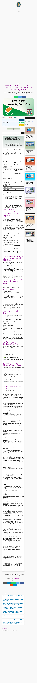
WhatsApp (15, 96)
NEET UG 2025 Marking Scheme (11, 204)
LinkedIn (9, 582)
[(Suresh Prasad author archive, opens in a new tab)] (33, 121)
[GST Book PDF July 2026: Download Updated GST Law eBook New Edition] (30, 130)
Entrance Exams (9, 117)
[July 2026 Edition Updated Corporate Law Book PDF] (30, 189)
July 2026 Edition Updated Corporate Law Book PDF (29, 194)
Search (22, 132)
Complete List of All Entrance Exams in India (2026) (13, 619)
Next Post (21, 589)
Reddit (11, 584)
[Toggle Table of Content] (3, 194)
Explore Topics (10, 129)
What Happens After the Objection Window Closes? (14, 206)
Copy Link (4, 582)
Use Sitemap (17, 129)
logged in (8, 630)
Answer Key (15, 117)
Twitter (20, 96)
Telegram (15, 584)
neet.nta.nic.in (16, 175)
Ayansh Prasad (15, 572)
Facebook (23, 96)
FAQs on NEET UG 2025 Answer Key (11, 207)
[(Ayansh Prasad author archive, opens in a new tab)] (29, 121)
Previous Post (6, 589)
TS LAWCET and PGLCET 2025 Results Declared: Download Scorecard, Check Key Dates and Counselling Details (12, 252)
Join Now (21, 119)
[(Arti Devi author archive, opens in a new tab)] (26, 121)
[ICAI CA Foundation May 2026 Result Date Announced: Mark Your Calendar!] (30, 234)
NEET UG (20, 117)
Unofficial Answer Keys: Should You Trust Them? (13, 205)
